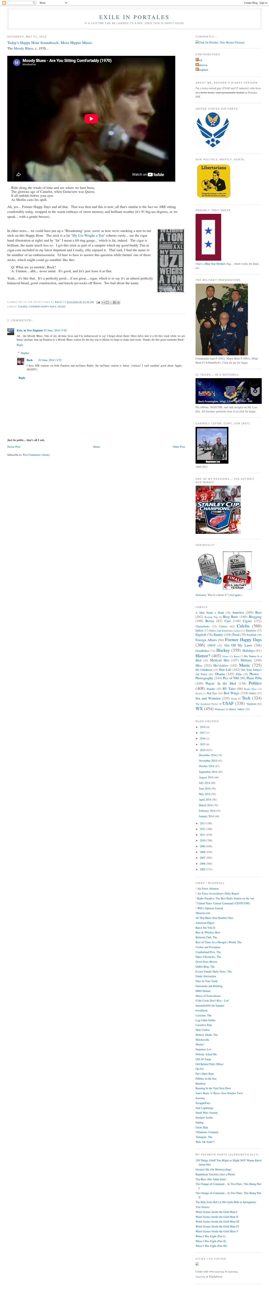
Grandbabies (203, 651)
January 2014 (207, 816)
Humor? (203, 655)
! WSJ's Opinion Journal (209, 908)
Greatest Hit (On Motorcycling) (213, 1169)
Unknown (202, 65)
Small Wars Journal (207, 1112)
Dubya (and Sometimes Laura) (224, 630)
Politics (255, 683)
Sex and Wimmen (208, 698)
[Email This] (103, 302)
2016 (203, 738)
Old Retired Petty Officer (210, 1064)
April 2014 (205, 799)
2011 (203, 834)
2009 (203, 846)
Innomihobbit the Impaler (210, 1005)
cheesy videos (236, 709)
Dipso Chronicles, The (208, 957)
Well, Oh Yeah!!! (205, 1142)
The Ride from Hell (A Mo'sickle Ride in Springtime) (226, 1202)
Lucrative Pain (204, 1025)
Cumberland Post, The (208, 952)
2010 (203, 840)
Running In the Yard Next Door (213, 1088)
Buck (30, 360)
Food (235, 634)
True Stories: (203, 1207)
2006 (203, 863)
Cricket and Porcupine (208, 947)
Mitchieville (202, 1039)
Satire (252, 693)
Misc (199, 665)
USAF (228, 703)
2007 (203, 857)
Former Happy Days (42, 306)
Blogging (255, 616)
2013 (203, 823)
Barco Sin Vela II (205, 927)
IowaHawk (202, 1010)
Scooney (200, 1098)
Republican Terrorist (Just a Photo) (215, 1174)
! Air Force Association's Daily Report (217, 893)
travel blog (232, 1272)
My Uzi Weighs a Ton (88, 235)
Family (218, 634)
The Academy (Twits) (207, 704)
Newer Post (13, 447)
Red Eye (212, 693)
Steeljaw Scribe (204, 1117)
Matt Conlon (203, 1030)
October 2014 (207, 766)
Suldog (199, 1122)
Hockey (223, 650)
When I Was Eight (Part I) (210, 1236)
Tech (246, 698)
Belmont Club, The (206, 937)
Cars (227, 621)
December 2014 (208, 755)
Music (62, 306)
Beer (258, 612)
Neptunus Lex (203, 1049)
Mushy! (200, 1044)
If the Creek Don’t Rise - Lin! (212, 1000)
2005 (203, 869)
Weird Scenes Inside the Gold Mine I (216, 1212)
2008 (203, 852)
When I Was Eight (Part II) (211, 1241)
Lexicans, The (203, 1015)
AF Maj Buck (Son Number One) (214, 918)
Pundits (211, 689)
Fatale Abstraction (206, 976)
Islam (225, 656)
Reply (20, 345)
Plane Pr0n (254, 678)
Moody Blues (23, 48)
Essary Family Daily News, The (214, 971)
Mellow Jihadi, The (207, 1035)
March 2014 (206, 805)
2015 (203, 744)
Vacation (251, 704)
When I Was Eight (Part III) (211, 1246)
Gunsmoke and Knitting (209, 986)
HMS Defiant (203, 991)
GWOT (212, 645)
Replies (25, 353)
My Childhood (204, 670)
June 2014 (205, 788)
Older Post (179, 447)
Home (96, 447)
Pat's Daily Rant (205, 1073)
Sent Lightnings (204, 1108)
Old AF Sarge (203, 1059)
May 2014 (205, 794)
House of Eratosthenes (208, 996)
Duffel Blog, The (205, 966)
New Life (225, 669)
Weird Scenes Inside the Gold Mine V (217, 1231)
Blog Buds (230, 616)
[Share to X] (111, 302)
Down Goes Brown (206, 961)
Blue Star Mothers (215, 264)
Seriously (201, 595)
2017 (203, 732)
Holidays (248, 650)
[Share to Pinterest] (118, 302)
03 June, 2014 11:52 (50, 360)
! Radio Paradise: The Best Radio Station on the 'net (225, 898)
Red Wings (231, 693)
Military (246, 660)
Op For (200, 1069)
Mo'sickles (220, 665)
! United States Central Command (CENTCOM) (223, 903)
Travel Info (200, 1277)
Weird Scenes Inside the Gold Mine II (217, 1217)
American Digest (205, 923)
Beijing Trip (211, 617)
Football (251, 635)
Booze (209, 621)
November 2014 (208, 760)
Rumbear (201, 1083)
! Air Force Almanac (207, 888)
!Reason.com (203, 913)
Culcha (243, 626)
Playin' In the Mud (221, 683)
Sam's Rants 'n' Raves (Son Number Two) (219, 1093)
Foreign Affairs (206, 640)
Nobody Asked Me (206, 1054)
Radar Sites (250, 689)
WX (199, 708)
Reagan (199, 693)
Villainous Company (207, 1132)
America (238, 612)
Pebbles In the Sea (206, 1078)
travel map (219, 1272)
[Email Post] (98, 302)
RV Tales (229, 688)
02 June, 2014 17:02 (55, 330)
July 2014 (205, 783)
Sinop (234, 698)
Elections (251, 630)
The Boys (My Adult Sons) (211, 1179)
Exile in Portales (134, 17)
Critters (223, 626)
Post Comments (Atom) (36, 455)
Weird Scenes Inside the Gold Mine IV (217, 1226)
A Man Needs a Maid (210, 612)
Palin (239, 674)
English (201, 634)
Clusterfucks (203, 626)
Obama (220, 674)
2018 (203, 727)
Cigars (23, 306)
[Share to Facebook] (115, 302)
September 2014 (208, 772)
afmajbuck (202, 70)
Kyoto (237, 656)
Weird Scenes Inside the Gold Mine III (217, 1221)
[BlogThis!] (107, 302)
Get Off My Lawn (238, 645)
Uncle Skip (202, 1127)
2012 (203, 829)
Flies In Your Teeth (206, 981)
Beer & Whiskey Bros (208, 932)
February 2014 (207, 811)
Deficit (199, 630)
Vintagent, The (204, 1137)
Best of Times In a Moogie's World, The (218, 942)
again (238, 595)
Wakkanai (220, 709)
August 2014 (206, 777)
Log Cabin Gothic (206, 1020)
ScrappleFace (203, 1103)
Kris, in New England (30, 330)
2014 (203, 750)
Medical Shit (219, 660)
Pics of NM (231, 678)
